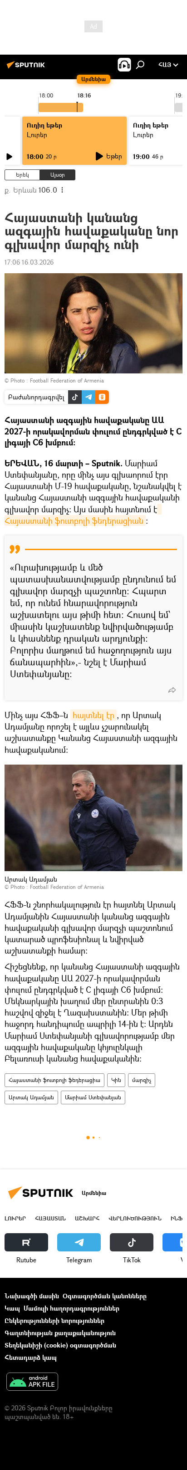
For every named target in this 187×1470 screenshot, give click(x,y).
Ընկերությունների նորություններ (54, 1320)
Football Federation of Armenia (67, 380)
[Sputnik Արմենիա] (27, 68)
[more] (172, 690)
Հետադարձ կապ (31, 1357)
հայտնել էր (93, 714)
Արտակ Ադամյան (31, 1097)
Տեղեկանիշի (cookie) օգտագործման (60, 1345)
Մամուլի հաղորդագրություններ (71, 1308)
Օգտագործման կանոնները (105, 1295)
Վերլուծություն (135, 1218)
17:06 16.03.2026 (29, 262)
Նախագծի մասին (32, 1295)
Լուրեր (15, 1218)
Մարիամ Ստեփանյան (93, 1097)
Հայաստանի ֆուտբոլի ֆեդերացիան (83, 515)
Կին (116, 1080)
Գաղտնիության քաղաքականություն (60, 1332)
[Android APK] (32, 1383)
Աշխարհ (87, 1218)
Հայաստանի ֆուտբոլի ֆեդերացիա (54, 1080)
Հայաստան (50, 1218)
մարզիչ (141, 1080)
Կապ (12, 1308)
